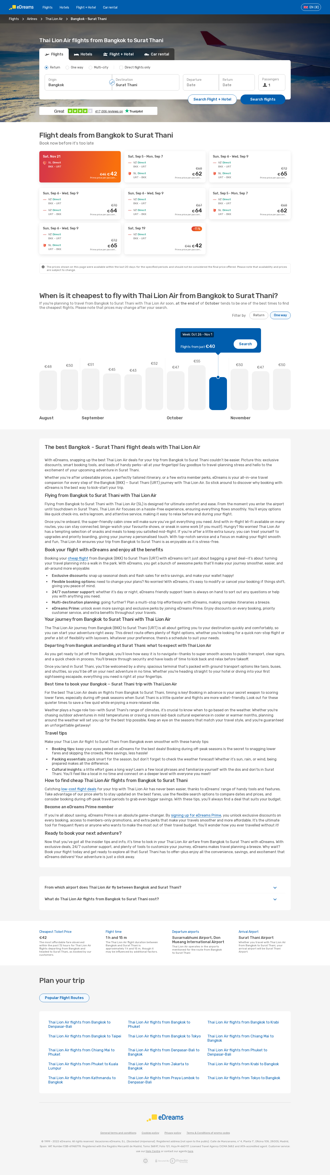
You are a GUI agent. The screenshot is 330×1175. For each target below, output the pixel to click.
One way (280, 315)
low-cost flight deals (78, 789)
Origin (52, 80)
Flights (48, 7)
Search (245, 344)
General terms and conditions (118, 1132)
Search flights (262, 99)
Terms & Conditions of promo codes (208, 1132)
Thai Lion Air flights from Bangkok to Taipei (84, 1036)
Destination (124, 80)
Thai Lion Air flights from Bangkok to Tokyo (164, 1036)
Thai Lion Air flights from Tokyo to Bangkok (243, 1078)
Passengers (270, 79)
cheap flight (78, 558)
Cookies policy (150, 1132)
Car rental (110, 7)
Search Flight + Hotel (212, 99)
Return (228, 80)
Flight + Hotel (86, 7)
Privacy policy (173, 1132)
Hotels (64, 7)
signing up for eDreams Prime (196, 815)
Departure (194, 80)
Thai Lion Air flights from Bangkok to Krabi (243, 1022)
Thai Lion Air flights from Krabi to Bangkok (243, 1064)
